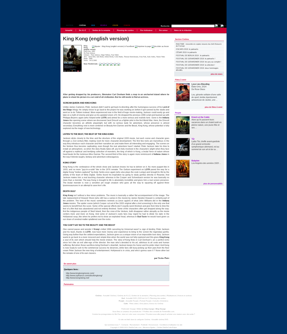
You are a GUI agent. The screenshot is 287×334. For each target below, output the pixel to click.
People (103, 25)
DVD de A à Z (143, 298)
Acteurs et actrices (185, 295)
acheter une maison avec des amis (180, 314)
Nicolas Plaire (163, 258)
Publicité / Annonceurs (149, 325)
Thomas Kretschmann (131, 57)
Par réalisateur (146, 30)
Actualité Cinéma (109, 295)
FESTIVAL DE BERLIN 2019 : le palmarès (192, 55)
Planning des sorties (125, 30)
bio (140, 311)
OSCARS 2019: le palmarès (187, 49)
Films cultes (133, 303)
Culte (115, 25)
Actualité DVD (131, 298)
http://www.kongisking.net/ (77, 278)
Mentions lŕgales (149, 327)
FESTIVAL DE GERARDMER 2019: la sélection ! (195, 65)
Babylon (195, 161)
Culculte (156, 301)
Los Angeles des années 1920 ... (206, 163)
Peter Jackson (90, 53)
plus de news (216, 74)
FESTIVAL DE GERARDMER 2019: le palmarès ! (195, 59)
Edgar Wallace (105, 55)
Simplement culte (79, 16)
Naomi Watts (160, 57)
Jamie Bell (92, 57)
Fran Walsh (115, 55)
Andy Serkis (151, 57)
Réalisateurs (171, 295)
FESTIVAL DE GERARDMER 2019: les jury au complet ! (198, 62)
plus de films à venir (213, 107)
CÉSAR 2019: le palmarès (186, 52)
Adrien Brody (108, 57)
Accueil (70, 25)
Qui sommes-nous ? (112, 325)
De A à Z (82, 30)
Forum (127, 25)
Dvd (93, 25)
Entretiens (164, 301)
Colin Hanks (118, 57)
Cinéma (82, 25)
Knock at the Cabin (200, 117)
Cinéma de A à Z (123, 295)
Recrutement (135, 325)
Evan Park (142, 57)
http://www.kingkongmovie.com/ (80, 273)
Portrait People (145, 301)
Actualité (68, 30)
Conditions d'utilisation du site (171, 325)
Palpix (174, 327)
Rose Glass (200, 89)
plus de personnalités (212, 184)
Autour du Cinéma (156, 303)
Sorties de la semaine (101, 30)
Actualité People (132, 301)
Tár (193, 139)
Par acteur (163, 30)
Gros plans (144, 303)
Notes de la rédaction (182, 30)
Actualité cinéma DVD (159, 319)
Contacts (124, 325)
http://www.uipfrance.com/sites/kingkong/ (84, 275)
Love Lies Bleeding (200, 84)
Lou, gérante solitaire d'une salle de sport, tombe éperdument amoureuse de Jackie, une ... (206, 97)
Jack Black (100, 57)
